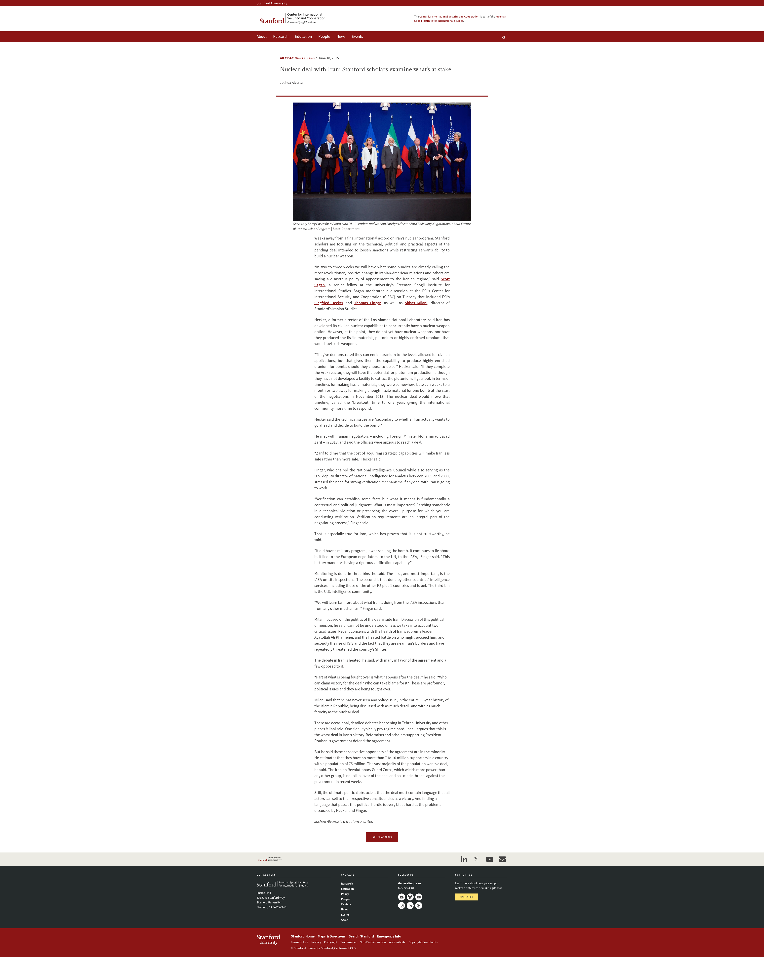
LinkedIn (410, 905)
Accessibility (397, 942)
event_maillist (502, 859)
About (262, 36)
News (340, 36)
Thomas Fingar (367, 302)
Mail (401, 896)
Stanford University (272, 3)
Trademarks (348, 942)
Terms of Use (299, 942)
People (324, 36)
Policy (345, 894)
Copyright (330, 942)
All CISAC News (291, 58)
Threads (418, 905)
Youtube (418, 896)
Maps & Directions (332, 936)
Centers (346, 904)
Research (280, 36)
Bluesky (410, 896)
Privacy (316, 942)
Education (303, 36)
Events (357, 36)
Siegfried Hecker (328, 302)
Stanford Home (303, 936)
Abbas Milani (416, 302)
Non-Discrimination (373, 942)
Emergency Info (389, 936)
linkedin (464, 859)
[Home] (295, 18)
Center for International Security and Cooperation (449, 16)
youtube (489, 859)
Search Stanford (361, 936)
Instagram (401, 905)
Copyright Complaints (423, 942)
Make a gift (466, 897)
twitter (476, 859)
